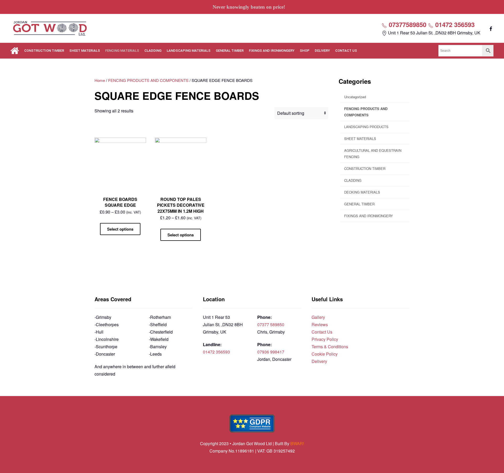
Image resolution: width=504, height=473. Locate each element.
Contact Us (322, 332)
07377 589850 (270, 324)
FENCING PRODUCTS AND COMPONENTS (148, 80)
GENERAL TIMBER (230, 51)
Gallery (318, 317)
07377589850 (406, 24)
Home (99, 80)
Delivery (319, 361)
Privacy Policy (325, 339)
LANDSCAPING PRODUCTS (366, 126)
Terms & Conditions (330, 347)
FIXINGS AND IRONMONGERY (272, 51)
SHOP (304, 51)
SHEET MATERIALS (84, 51)
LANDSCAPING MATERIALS (189, 51)
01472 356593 (454, 24)
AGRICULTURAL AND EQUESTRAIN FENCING (372, 153)
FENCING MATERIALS (122, 51)
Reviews (320, 324)
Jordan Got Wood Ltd (252, 443)
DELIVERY (322, 51)
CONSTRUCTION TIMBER (44, 51)
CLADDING (152, 51)
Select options (120, 229)
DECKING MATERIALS (362, 192)
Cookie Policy (325, 354)
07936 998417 (270, 352)
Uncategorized (355, 96)
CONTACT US (346, 51)
